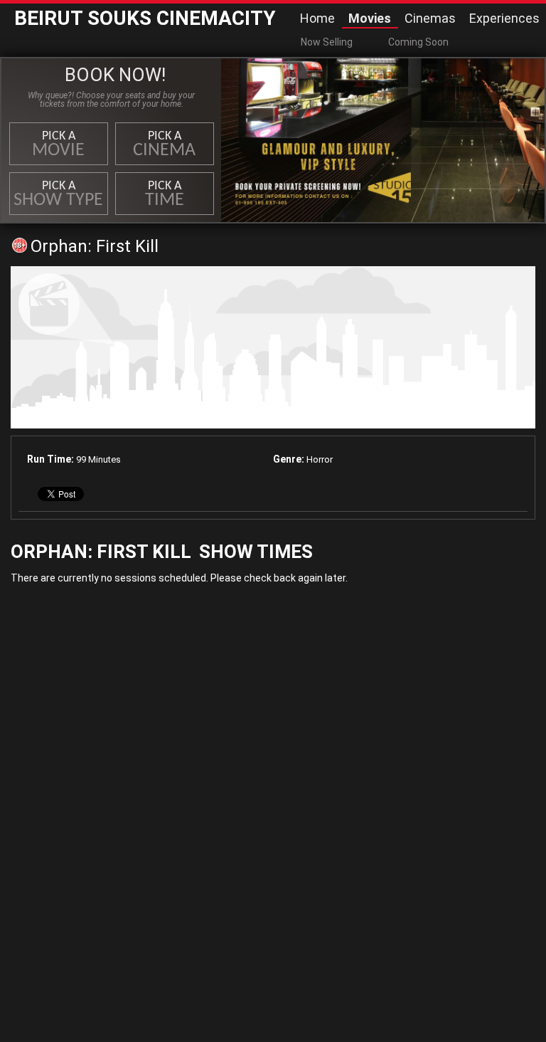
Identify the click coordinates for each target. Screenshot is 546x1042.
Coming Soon (418, 42)
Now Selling (327, 42)
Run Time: (50, 459)
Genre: (288, 459)
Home (317, 18)
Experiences (504, 18)
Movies (369, 18)
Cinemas (430, 18)
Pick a (58, 145)
